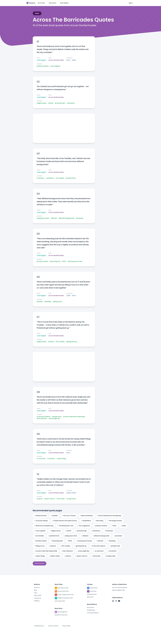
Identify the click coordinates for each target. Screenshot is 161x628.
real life (50, 103)
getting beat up (71, 342)
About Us (37, 587)
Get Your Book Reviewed (119, 587)
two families (60, 178)
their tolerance (42, 418)
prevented (79, 218)
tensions (51, 342)
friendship (47, 302)
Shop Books (52, 3)
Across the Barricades (56, 60)
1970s (64, 261)
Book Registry (64, 3)
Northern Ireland (42, 261)
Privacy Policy (66, 626)
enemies (40, 302)
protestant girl (60, 103)
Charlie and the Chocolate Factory (65, 521)
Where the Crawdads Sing (44, 526)
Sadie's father (71, 493)
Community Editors (93, 613)
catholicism (71, 103)
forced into (51, 459)
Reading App (91, 610)
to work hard (41, 459)
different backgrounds (66, 218)
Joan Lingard (41, 60)
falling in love (57, 302)
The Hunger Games (115, 521)
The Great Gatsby (42, 521)
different (54, 218)
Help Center (37, 595)
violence (40, 499)
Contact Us (37, 598)
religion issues (41, 103)
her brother (61, 499)
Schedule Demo (92, 594)
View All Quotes (39, 563)
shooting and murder (75, 261)
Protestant (40, 178)
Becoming (99, 521)
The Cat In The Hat (69, 516)
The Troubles (60, 342)
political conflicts (43, 66)
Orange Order (71, 499)
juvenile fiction (71, 178)
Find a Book (90, 607)
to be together (55, 66)
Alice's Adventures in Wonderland (109, 516)
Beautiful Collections (61, 615)
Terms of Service (53, 626)
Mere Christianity (87, 516)
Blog (35, 590)
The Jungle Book (84, 526)
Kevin (68, 60)
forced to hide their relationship (74, 417)
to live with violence (43, 417)
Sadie (74, 60)
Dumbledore (86, 521)
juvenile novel (56, 417)
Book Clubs (41, 3)
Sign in (131, 3)
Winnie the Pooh (41, 516)
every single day (54, 418)
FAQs (35, 593)
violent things (61, 459)
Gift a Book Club (60, 601)
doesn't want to (49, 499)
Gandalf (55, 516)
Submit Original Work (118, 590)
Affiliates (36, 601)
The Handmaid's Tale (66, 526)
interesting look (55, 261)
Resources (90, 597)
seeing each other (43, 218)
